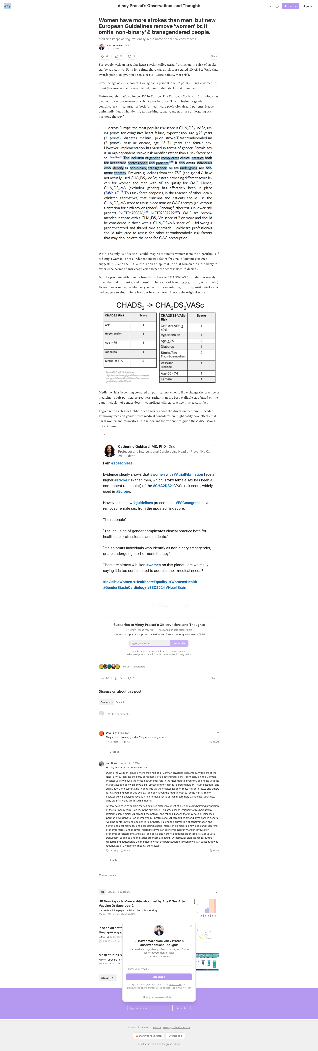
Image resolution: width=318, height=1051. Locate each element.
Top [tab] (103, 891)
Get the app (175, 1035)
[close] (190, 926)
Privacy (157, 1027)
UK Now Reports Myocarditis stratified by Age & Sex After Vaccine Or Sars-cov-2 (142, 903)
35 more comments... (110, 875)
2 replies (114, 751)
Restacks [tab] (120, 702)
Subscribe (291, 6)
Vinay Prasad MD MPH (118, 45)
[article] (159, 910)
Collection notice (181, 1027)
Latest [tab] (111, 891)
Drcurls (110, 732)
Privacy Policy (184, 987)
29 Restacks (139, 666)
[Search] (270, 6)
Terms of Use (175, 984)
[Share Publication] (277, 6)
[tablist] (113, 702)
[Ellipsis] (217, 732)
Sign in (307, 6)
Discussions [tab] (124, 891)
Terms (166, 1027)
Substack (143, 1044)
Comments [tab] (106, 702)
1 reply (113, 860)
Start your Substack (150, 1035)
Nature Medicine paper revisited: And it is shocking (128, 910)
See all (105, 977)
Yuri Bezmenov (114, 763)
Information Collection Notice (158, 987)
